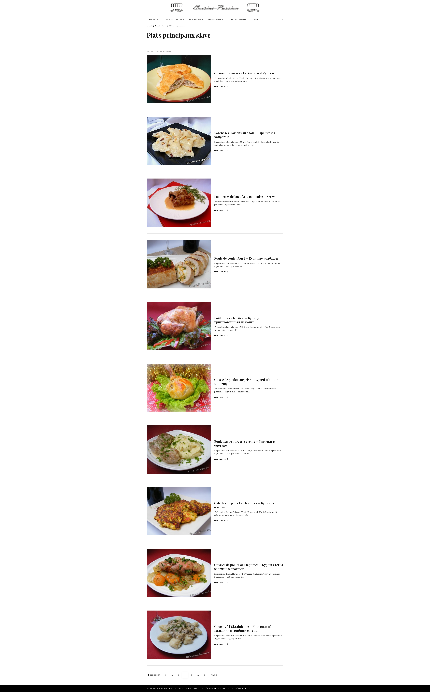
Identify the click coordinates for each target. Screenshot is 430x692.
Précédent (155, 675)
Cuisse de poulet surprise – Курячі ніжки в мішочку (246, 381)
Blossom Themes (223, 688)
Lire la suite (220, 87)
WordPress (245, 688)
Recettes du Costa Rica (172, 19)
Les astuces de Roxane (237, 19)
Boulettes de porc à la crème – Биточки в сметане (244, 443)
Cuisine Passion (167, 688)
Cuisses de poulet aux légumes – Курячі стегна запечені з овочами (248, 567)
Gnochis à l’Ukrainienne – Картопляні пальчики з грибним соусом (242, 628)
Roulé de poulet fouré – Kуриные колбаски (246, 258)
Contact (255, 19)
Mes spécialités (214, 19)
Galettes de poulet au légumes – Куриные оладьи (244, 505)
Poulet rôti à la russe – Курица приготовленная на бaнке (236, 320)
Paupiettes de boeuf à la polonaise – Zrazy (244, 196)
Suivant (214, 675)
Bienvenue (153, 19)
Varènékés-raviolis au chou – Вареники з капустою (244, 135)
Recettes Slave (195, 19)
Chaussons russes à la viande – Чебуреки (244, 73)
